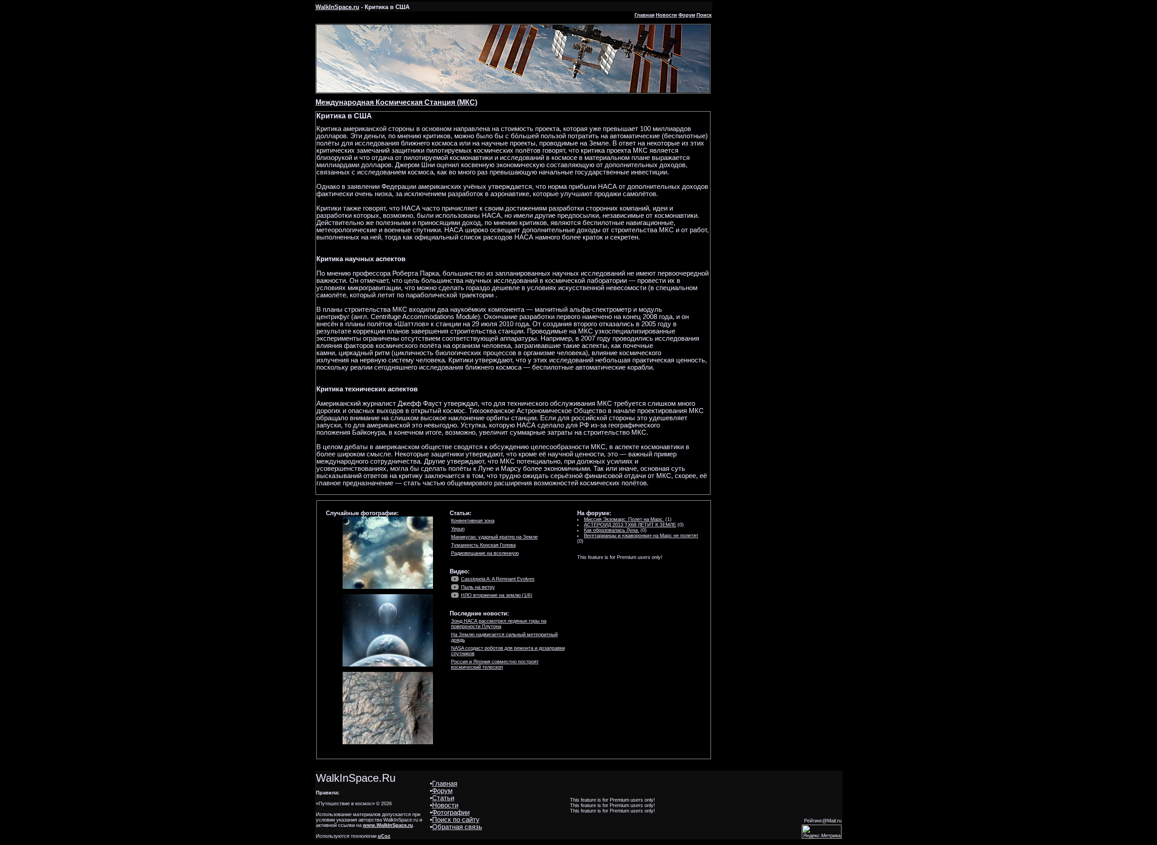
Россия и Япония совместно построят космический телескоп (495, 664)
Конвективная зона (472, 520)
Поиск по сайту (456, 819)
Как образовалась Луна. (611, 530)
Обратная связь (457, 827)
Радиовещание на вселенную (485, 553)
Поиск (704, 15)
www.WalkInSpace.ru (388, 825)
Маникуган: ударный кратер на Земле (494, 537)
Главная (644, 15)
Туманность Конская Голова (483, 545)
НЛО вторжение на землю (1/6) (496, 595)
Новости (666, 15)
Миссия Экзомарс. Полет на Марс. (624, 519)
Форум (686, 15)
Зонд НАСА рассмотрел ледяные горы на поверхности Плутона (498, 623)
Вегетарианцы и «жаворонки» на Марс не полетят (641, 535)
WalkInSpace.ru (337, 7)
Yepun (458, 528)
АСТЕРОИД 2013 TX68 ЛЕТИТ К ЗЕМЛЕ (630, 524)
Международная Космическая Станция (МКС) (396, 102)
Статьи (443, 798)
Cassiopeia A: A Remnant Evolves (498, 579)
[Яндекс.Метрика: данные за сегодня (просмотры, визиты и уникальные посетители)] (822, 832)
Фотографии (451, 812)
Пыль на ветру (478, 587)
